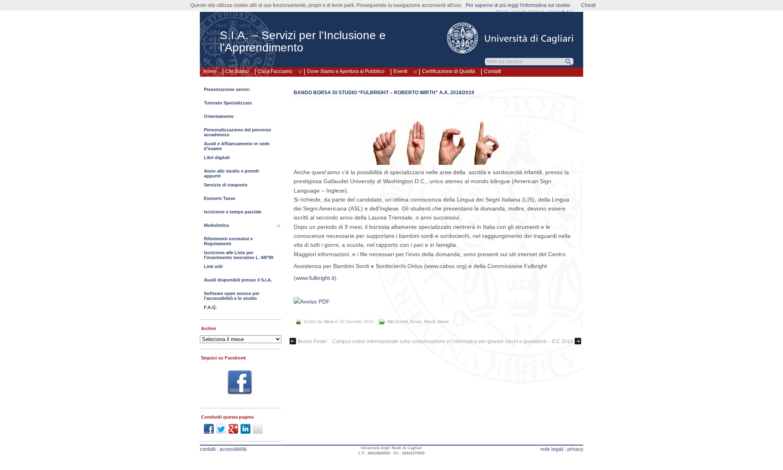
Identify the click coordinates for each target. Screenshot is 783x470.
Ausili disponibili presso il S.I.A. (238, 279)
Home (210, 71)
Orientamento (219, 116)
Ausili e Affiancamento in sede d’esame (237, 146)
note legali (552, 449)
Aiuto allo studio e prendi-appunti (232, 173)
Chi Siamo (237, 71)
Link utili (213, 266)
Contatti (492, 71)
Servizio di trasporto (226, 184)
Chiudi (588, 5)
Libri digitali (217, 157)
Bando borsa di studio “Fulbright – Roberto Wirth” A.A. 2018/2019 (384, 92)
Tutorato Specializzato (228, 102)
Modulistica (216, 225)
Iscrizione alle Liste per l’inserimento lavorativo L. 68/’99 (238, 255)
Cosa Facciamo (275, 71)
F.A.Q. (210, 307)
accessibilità (233, 449)
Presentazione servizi (227, 89)
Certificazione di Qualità (448, 71)
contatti (208, 449)
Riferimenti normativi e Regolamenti (228, 241)
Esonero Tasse (219, 198)
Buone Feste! (312, 341)
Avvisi (416, 321)
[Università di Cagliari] (511, 38)
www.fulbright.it (315, 278)
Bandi (429, 321)
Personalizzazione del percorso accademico (237, 132)
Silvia (328, 321)
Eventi (400, 71)
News (443, 321)
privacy (575, 449)
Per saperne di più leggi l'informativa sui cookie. (518, 5)
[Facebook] (240, 383)
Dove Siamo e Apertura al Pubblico (346, 71)
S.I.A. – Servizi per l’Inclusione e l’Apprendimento (303, 41)
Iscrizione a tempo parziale (232, 211)
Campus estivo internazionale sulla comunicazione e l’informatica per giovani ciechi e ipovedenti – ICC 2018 (452, 341)
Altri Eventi (397, 321)
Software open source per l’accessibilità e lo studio (231, 296)
